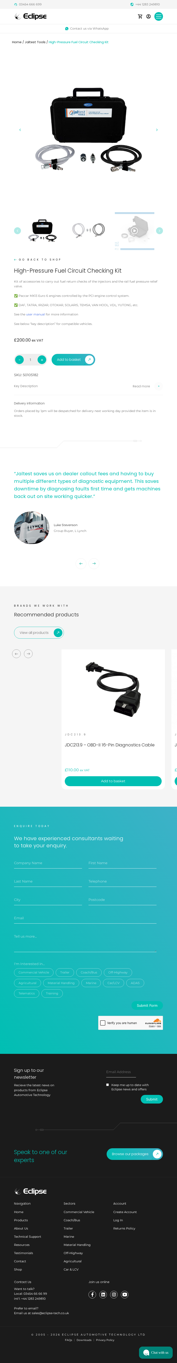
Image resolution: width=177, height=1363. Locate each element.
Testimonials (23, 1253)
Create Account (125, 1212)
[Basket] (140, 16)
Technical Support (27, 1237)
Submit (152, 1099)
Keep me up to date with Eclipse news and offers (130, 1087)
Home (17, 42)
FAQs (68, 1340)
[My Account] (148, 16)
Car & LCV (71, 1269)
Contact (20, 1261)
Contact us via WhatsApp (89, 28)
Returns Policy (124, 1228)
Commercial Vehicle (34, 972)
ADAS (135, 983)
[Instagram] (114, 1294)
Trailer (65, 972)
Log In (118, 1220)
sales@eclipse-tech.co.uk (50, 1313)
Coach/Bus (89, 972)
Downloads (84, 1340)
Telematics (27, 993)
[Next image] (157, 130)
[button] (88, 386)
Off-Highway (118, 972)
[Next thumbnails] (159, 230)
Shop (18, 1269)
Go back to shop (40, 259)
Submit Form (147, 1005)
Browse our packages (130, 1153)
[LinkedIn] (103, 1294)
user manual (35, 314)
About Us (21, 1228)
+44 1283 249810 (147, 4)
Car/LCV (113, 983)
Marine (91, 983)
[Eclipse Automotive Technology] (30, 16)
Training (52, 993)
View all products (34, 632)
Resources (22, 1245)
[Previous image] (20, 130)
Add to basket (69, 359)
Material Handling (61, 983)
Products (21, 1220)
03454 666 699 (30, 4)
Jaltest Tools (35, 42)
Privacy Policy (105, 1340)
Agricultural (27, 983)
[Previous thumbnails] (17, 230)
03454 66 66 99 (35, 1294)
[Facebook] (92, 1294)
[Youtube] (124, 1294)
